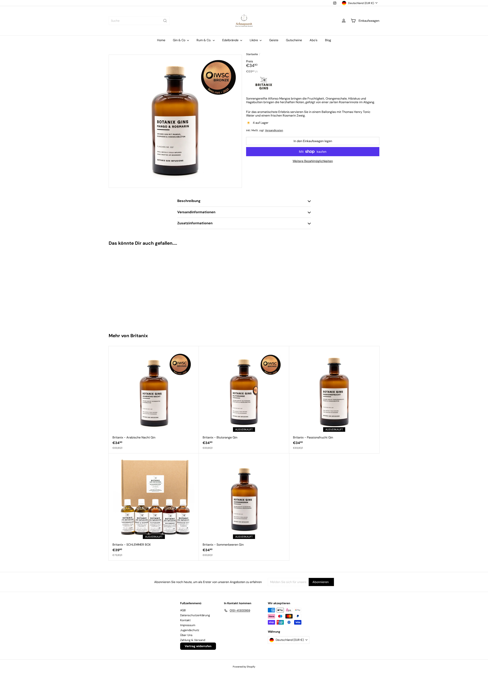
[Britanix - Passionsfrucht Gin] (334, 399)
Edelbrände (230, 40)
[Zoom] (175, 121)
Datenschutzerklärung (195, 615)
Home (161, 40)
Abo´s (313, 40)
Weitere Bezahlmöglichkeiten (313, 161)
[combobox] (139, 20)
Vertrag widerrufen (198, 646)
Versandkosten (274, 130)
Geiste (273, 40)
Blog (328, 40)
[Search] (165, 20)
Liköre (254, 40)
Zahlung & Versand (192, 640)
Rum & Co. (204, 40)
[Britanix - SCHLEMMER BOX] (154, 507)
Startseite (252, 54)
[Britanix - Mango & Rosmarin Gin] (131, 288)
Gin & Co (179, 40)
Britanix (139, 336)
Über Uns (186, 635)
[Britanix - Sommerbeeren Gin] (244, 507)
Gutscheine (294, 40)
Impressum (187, 625)
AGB (183, 610)
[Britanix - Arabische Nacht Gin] (154, 399)
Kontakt (185, 620)
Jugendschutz (189, 630)
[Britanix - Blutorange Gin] (244, 399)
